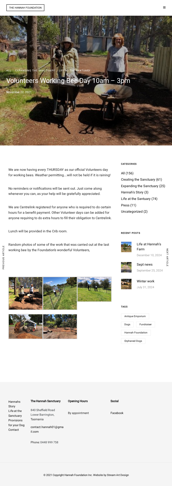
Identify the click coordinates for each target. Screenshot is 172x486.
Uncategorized (132, 211)
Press (125, 205)
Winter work (145, 281)
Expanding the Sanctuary (35, 70)
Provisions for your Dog (16, 422)
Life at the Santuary (74, 70)
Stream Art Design (118, 475)
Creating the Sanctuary (138, 179)
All (8, 70)
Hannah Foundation (135, 332)
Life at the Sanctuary (15, 413)
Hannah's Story (132, 192)
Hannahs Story (14, 404)
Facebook (117, 413)
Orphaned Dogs (133, 341)
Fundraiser (145, 324)
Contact (13, 430)
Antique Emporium (135, 316)
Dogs (127, 324)
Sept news (144, 264)
